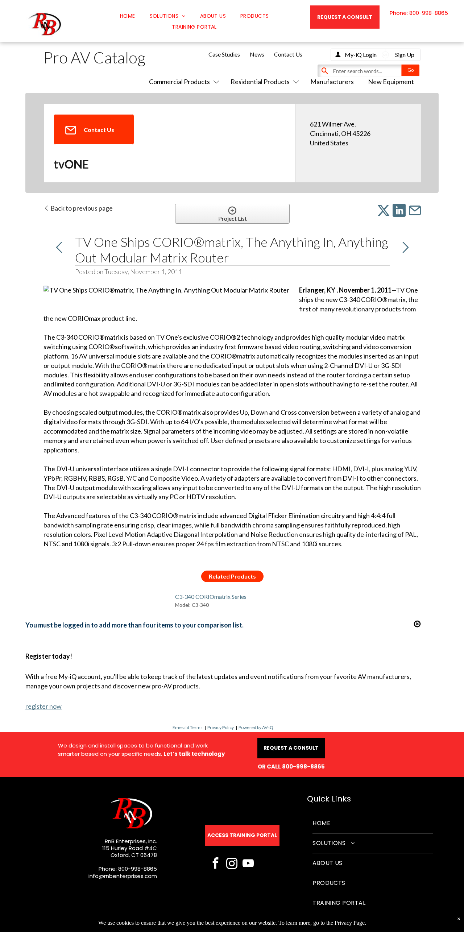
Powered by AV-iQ (256, 727)
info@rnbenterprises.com (122, 876)
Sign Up (404, 54)
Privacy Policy (220, 727)
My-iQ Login (361, 54)
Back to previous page (81, 208)
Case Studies (224, 54)
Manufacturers (332, 82)
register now (43, 706)
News (257, 54)
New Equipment (391, 82)
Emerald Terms (188, 727)
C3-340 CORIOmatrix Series (210, 596)
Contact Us (288, 54)
